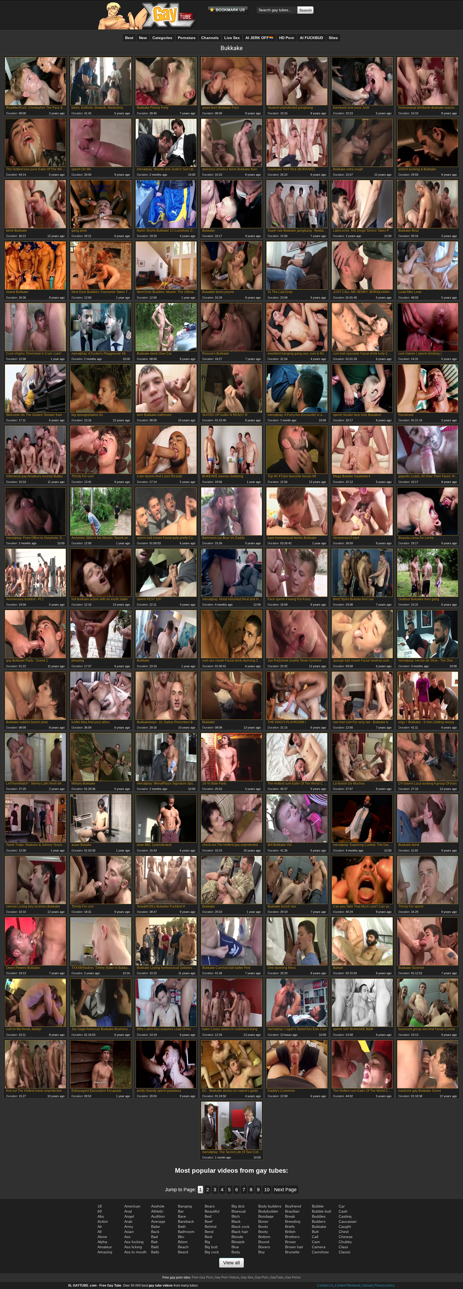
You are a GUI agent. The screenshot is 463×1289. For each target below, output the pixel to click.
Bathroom (186, 1232)
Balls (155, 1252)
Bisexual (239, 1211)
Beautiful (212, 1211)
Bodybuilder (268, 1211)
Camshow (320, 1252)
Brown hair (294, 1247)
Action (103, 1221)
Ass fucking (134, 1242)
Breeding (292, 1221)
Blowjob (238, 1242)
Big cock (212, 1252)
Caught (345, 1226)
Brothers (292, 1237)
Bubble (318, 1206)
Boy (261, 1252)
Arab (128, 1221)
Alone (102, 1237)
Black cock (240, 1226)
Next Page (285, 1189)
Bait (154, 1242)
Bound (263, 1242)
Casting (345, 1216)
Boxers (264, 1247)
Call (315, 1237)
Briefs (290, 1226)
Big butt (211, 1247)
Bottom (264, 1237)
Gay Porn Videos (227, 1277)
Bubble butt (321, 1211)
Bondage (266, 1216)
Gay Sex (247, 1277)
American (132, 1206)
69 (100, 1211)
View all (231, 1262)
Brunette (292, 1252)
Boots (263, 1226)
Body (236, 1252)
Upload (367, 1285)
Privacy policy (384, 1285)
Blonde (237, 1237)
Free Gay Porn (202, 1277)
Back (155, 1232)
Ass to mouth (135, 1252)
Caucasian (348, 1221)
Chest (344, 1232)
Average (158, 1221)
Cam (316, 1242)
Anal (128, 1211)
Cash (343, 1211)
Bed (208, 1216)
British (290, 1232)
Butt (315, 1232)
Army (128, 1226)
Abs (101, 1216)
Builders (319, 1221)
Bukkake (319, 1226)
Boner (263, 1221)
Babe (155, 1226)
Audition (158, 1216)
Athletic (157, 1211)
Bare (182, 1216)
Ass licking (133, 1247)
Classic (345, 1252)
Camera (319, 1247)
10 (267, 1189)
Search (305, 10)
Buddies (319, 1216)
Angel (129, 1216)
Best (208, 1237)
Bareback (186, 1221)
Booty (263, 1232)
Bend (209, 1232)
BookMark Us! (228, 10)
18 (100, 1206)
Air (100, 1226)
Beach (183, 1247)
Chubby (345, 1242)
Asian (129, 1232)
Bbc (181, 1237)
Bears (210, 1206)
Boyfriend (293, 1206)
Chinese (346, 1237)
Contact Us (325, 1285)
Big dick (238, 1206)
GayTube (276, 1277)
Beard (183, 1252)
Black (236, 1221)
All (100, 1232)
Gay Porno (293, 1277)
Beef (208, 1221)
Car (342, 1206)
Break (290, 1216)
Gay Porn (261, 1277)
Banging (185, 1206)
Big (207, 1242)
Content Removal (347, 1285)
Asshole (158, 1206)
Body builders (269, 1206)
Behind (210, 1226)
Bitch (236, 1216)
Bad (154, 1237)
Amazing (105, 1252)
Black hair (240, 1232)
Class (343, 1247)
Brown (290, 1242)
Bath (182, 1226)
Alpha (102, 1242)
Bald (155, 1247)
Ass (127, 1237)
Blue (235, 1247)
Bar (181, 1211)
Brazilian (292, 1211)
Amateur (105, 1247)
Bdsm (183, 1242)
